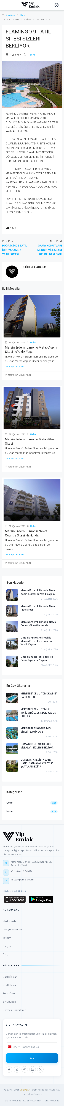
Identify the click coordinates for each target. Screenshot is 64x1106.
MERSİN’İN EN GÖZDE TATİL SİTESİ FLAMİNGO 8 (36, 730)
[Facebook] (9, 1069)
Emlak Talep (32, 993)
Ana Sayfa (10, 15)
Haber (23, 15)
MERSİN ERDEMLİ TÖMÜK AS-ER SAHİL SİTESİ (39, 695)
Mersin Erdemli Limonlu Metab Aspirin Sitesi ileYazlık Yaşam (38, 592)
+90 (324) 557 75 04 (21, 871)
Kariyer (32, 945)
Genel (9, 802)
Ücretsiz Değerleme (32, 1009)
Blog (32, 954)
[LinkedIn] (32, 1069)
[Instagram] (17, 1069)
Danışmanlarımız (32, 929)
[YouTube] (25, 1069)
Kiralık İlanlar (32, 985)
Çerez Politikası (51, 1100)
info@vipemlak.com (22, 879)
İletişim (32, 937)
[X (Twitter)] (40, 1069)
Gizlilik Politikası (13, 1100)
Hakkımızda (32, 921)
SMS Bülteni (32, 1001)
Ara (32, 1058)
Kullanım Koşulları (32, 1100)
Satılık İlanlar (32, 976)
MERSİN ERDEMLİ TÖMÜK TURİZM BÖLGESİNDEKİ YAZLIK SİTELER (38, 713)
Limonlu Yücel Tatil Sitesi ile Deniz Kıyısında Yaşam (37, 658)
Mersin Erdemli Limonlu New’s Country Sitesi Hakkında (38, 624)
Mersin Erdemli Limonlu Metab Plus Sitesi (38, 608)
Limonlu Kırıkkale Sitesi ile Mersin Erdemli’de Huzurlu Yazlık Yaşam (36, 641)
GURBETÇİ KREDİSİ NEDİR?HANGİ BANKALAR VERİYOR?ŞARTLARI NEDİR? (37, 763)
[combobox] (14, 1046)
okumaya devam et (14, 366)
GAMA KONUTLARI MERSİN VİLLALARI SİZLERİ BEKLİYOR (37, 746)
